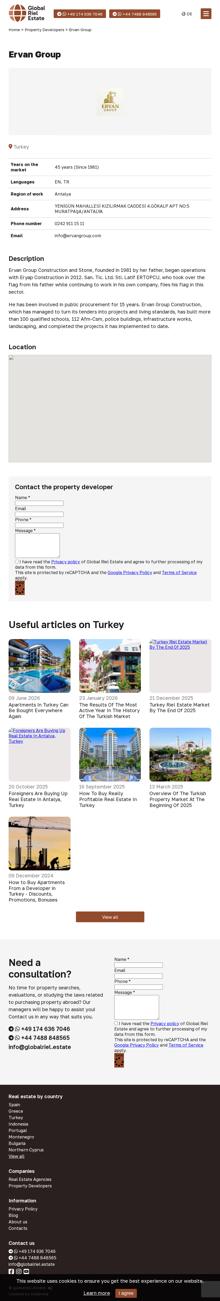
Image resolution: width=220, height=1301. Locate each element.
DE (189, 13)
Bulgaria (17, 1143)
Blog (13, 1215)
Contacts (18, 1228)
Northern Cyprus (26, 1149)
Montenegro (21, 1137)
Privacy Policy (23, 1209)
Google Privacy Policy (130, 572)
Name (21, 497)
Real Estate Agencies (30, 1179)
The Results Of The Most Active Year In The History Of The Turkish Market (109, 710)
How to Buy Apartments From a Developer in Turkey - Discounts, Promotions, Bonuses (37, 891)
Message (24, 530)
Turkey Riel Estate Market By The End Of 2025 (179, 707)
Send (20, 583)
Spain (14, 1104)
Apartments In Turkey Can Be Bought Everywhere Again (38, 710)
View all (110, 917)
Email (20, 508)
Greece (16, 1111)
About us (18, 1221)
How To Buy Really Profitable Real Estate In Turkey (108, 799)
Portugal (18, 1130)
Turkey (16, 1117)
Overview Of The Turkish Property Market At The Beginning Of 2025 (177, 799)
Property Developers (30, 1185)
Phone (21, 519)
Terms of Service (179, 572)
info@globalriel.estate (40, 1046)
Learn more (96, 1293)
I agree (126, 1293)
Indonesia (18, 1124)
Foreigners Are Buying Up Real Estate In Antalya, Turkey (38, 799)
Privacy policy (65, 561)
